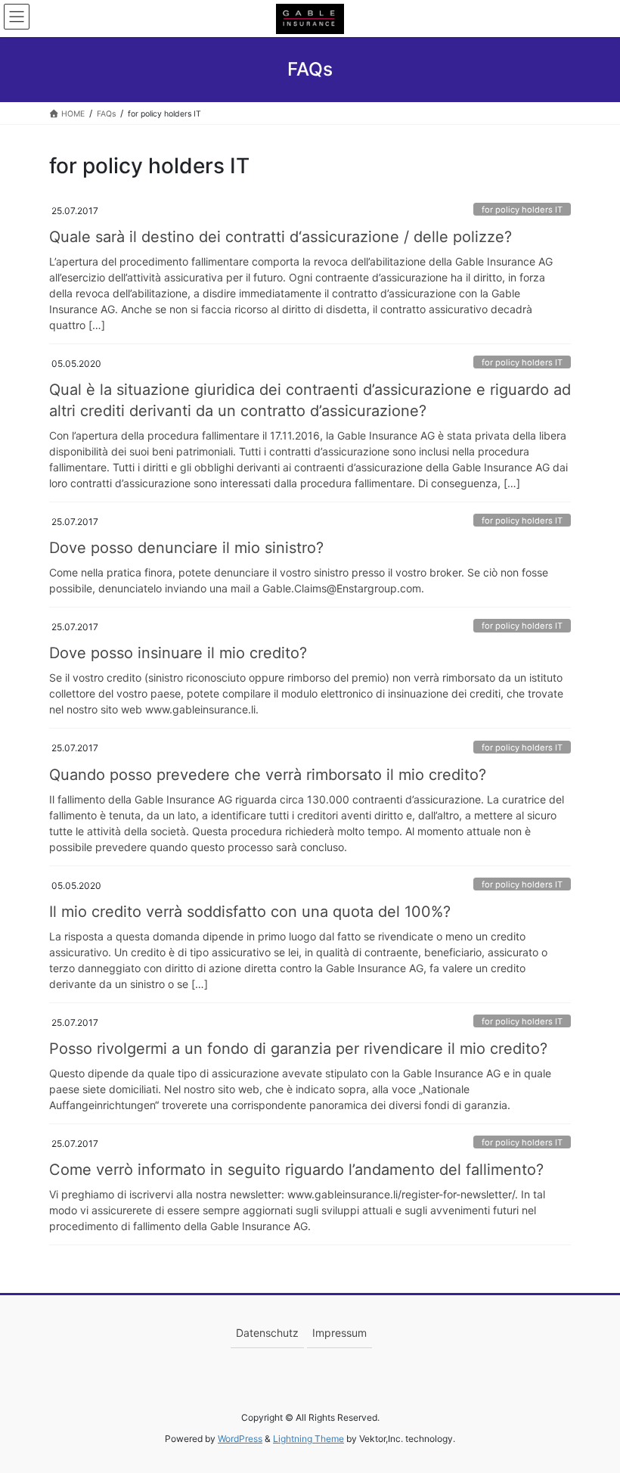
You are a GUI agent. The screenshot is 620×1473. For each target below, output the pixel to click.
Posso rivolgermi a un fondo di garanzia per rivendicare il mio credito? (298, 1048)
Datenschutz (267, 1332)
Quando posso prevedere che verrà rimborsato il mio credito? (267, 775)
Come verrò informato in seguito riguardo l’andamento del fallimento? (296, 1170)
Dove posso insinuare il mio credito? (178, 653)
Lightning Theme (308, 1438)
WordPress (240, 1438)
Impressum (339, 1332)
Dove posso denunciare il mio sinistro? (186, 548)
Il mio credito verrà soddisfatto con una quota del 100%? (250, 912)
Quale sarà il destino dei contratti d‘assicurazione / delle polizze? (280, 237)
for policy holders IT (522, 209)
